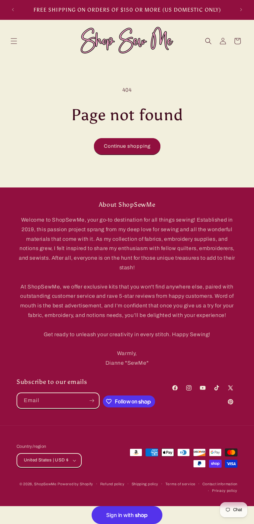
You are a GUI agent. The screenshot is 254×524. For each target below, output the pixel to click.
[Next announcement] (241, 9)
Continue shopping (127, 146)
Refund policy (112, 484)
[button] (14, 41)
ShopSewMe (45, 484)
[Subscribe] (91, 401)
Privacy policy (224, 491)
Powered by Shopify (75, 484)
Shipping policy (145, 484)
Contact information (219, 484)
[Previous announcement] (13, 9)
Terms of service (180, 484)
